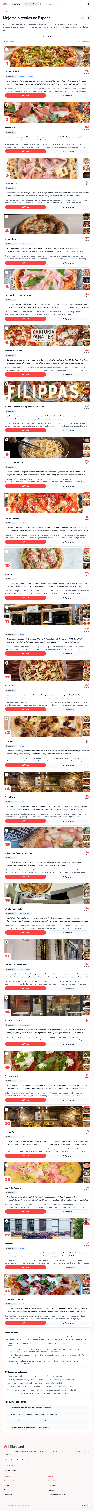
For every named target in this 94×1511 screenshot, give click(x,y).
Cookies (51, 1490)
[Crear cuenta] (88, 3)
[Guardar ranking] (82, 17)
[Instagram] (6, 1459)
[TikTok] (23, 1459)
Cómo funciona (10, 1470)
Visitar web (69, 96)
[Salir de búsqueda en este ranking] (38, 4)
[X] (12, 1459)
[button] (47, 72)
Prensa (6, 1490)
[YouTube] (17, 1459)
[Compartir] (6, 49)
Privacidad (52, 1481)
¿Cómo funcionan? (83, 41)
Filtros (48, 36)
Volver (8, 12)
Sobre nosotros (10, 1481)
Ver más (6, 30)
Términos (52, 1485)
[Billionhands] (11, 4)
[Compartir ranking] (88, 17)
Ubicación (11, 76)
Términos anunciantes (57, 1494)
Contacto (8, 1494)
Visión (6, 1485)
